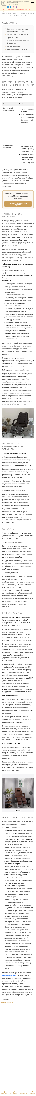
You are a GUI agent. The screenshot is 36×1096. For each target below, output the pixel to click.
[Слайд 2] (17, 436)
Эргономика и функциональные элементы (18, 39)
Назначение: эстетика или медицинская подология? (17, 30)
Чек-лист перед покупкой (17, 49)
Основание (11, 43)
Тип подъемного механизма (18, 34)
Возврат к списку (7, 1002)
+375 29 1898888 (12, 5)
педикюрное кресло (10, 975)
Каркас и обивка (13, 46)
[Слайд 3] (19, 436)
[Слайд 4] (20, 436)
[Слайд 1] (15, 436)
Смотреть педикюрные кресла (18, 204)
